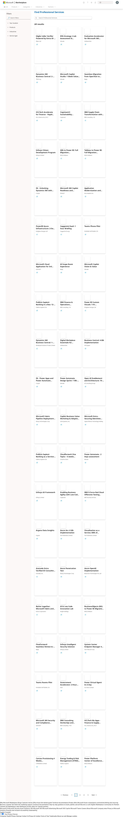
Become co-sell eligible (87, 804)
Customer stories (27, 803)
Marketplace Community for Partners (107, 804)
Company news (102, 808)
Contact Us (25, 816)
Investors (3, 810)
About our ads (61, 816)
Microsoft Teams (76, 808)
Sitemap (18, 816)
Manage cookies (72, 816)
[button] (36, 18)
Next (93, 795)
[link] (45, 45)
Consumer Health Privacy (8, 816)
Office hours (36, 803)
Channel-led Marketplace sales (9, 806)
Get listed (15, 804)
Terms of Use (45, 816)
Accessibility (24, 810)
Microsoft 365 (37, 808)
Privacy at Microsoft (113, 808)
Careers (84, 808)
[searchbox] (20, 17)
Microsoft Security (14, 808)
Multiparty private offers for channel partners (34, 806)
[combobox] (63, 18)
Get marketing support (25, 804)
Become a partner (5, 804)
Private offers (73, 803)
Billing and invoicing (111, 803)
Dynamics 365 (28, 808)
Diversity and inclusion (13, 810)
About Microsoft (92, 808)
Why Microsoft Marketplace (8, 803)
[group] (37, 44)
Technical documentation (60, 803)
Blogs (19, 803)
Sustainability (33, 810)
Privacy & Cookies (34, 816)
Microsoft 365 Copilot (63, 808)
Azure (22, 808)
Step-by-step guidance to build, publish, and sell (64, 804)
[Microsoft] (8, 2)
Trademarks (53, 816)
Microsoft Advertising (49, 808)
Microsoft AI (4, 808)
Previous (65, 795)
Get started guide (46, 803)
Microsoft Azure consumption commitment (91, 803)
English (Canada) (5, 812)
